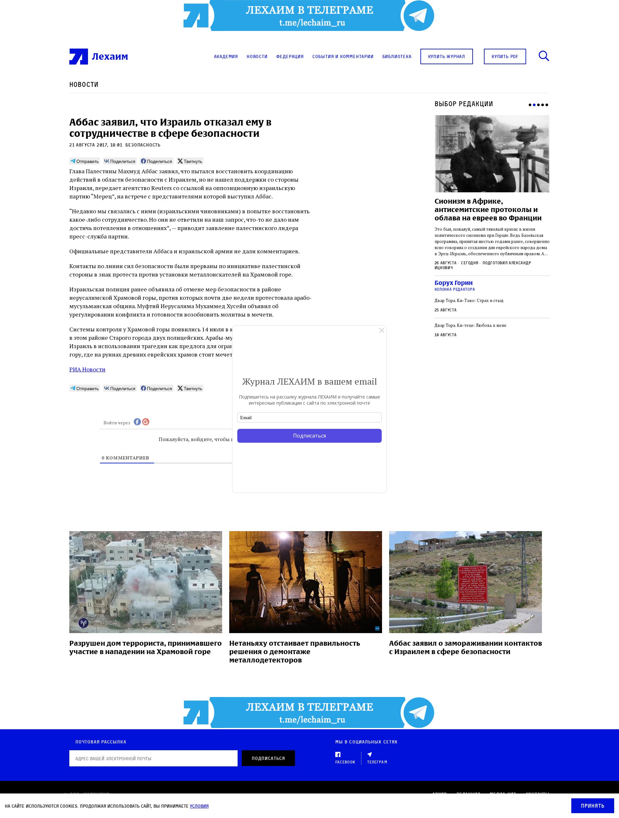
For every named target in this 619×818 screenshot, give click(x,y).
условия (199, 806)
